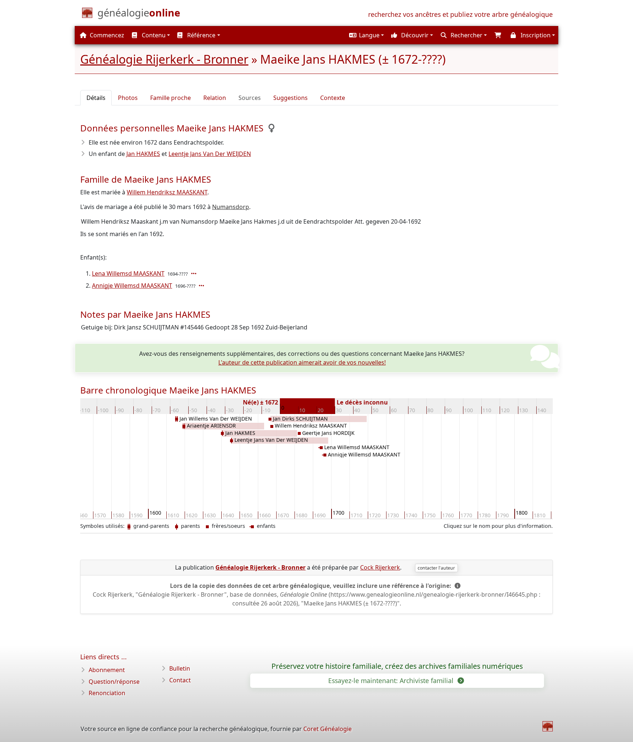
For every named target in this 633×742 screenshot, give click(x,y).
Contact (180, 680)
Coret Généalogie (327, 729)
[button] (365, 35)
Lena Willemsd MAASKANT (128, 273)
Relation (214, 98)
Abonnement (107, 670)
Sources (249, 98)
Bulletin (179, 668)
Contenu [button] (153, 35)
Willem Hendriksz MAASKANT (167, 192)
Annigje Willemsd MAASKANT (132, 285)
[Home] (548, 726)
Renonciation (107, 693)
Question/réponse (114, 682)
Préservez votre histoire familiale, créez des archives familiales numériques (397, 666)
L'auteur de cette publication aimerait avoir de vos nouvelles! (302, 362)
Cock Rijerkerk (380, 567)
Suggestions (290, 98)
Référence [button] (200, 35)
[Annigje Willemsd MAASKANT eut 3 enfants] (202, 285)
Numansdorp (230, 207)
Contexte (332, 98)
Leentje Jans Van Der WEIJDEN (210, 154)
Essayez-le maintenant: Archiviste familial (391, 680)
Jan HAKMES (143, 154)
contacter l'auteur (436, 568)
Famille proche (170, 98)
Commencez (106, 35)
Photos (128, 98)
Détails (96, 98)
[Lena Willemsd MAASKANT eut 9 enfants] (194, 273)
